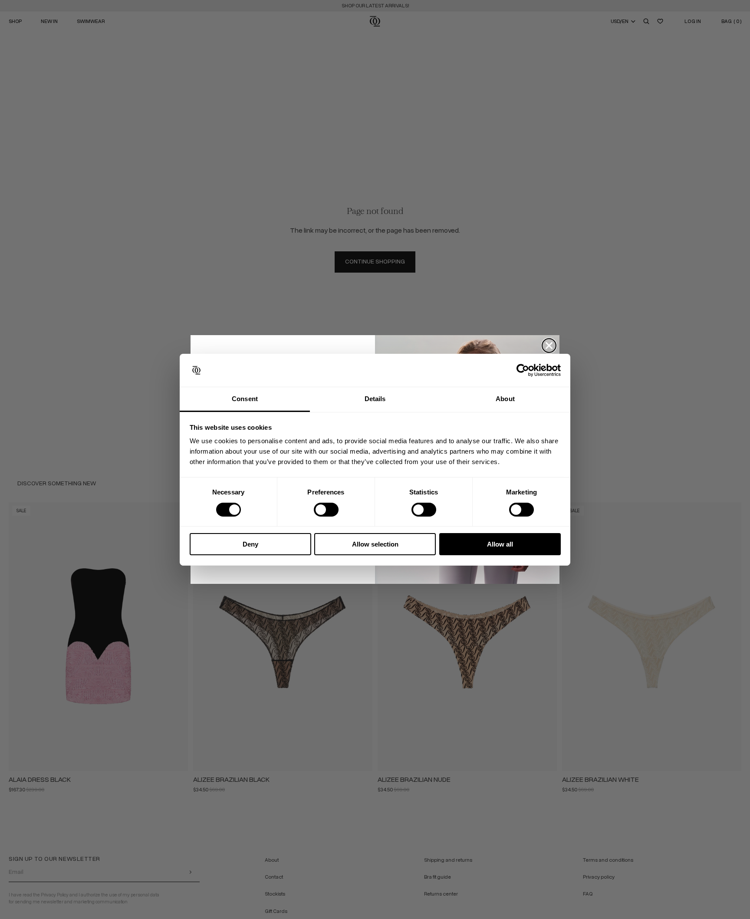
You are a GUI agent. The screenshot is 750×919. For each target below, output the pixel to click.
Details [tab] (375, 398)
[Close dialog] (549, 345)
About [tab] (505, 398)
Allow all (500, 544)
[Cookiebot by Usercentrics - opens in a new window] (523, 370)
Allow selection (375, 544)
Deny (250, 544)
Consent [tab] (245, 398)
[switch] (326, 510)
